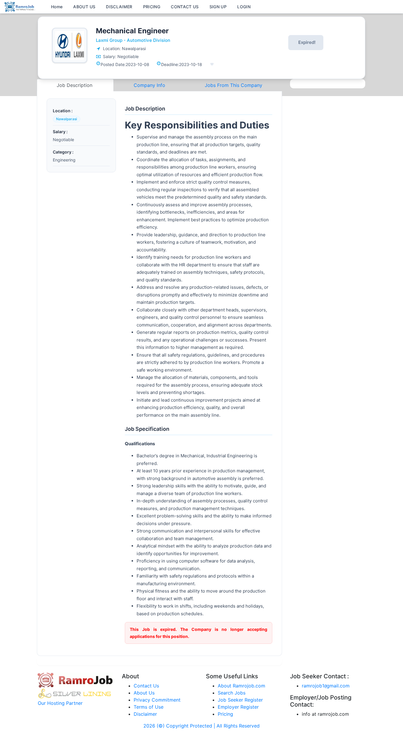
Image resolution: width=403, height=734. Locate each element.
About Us (144, 693)
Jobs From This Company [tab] (233, 85)
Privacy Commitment (157, 700)
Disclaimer (145, 714)
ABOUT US (84, 6)
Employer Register (238, 707)
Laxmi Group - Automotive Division (133, 40)
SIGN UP (218, 6)
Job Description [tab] (75, 85)
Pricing (225, 714)
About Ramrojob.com (241, 686)
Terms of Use (148, 707)
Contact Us (146, 686)
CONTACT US (185, 6)
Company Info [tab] (149, 85)
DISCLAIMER (119, 6)
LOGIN (243, 6)
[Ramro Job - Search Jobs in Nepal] (20, 6)
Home (57, 6)
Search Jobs (231, 693)
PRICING (151, 6)
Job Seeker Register (240, 700)
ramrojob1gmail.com (326, 686)
